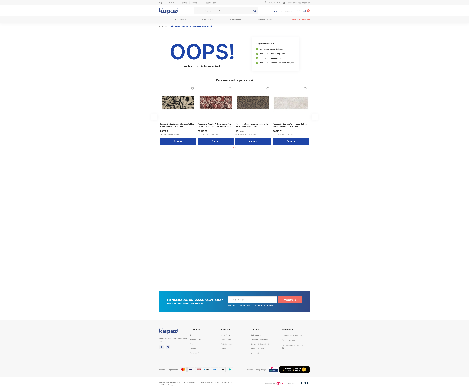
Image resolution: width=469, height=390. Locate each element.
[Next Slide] (315, 117)
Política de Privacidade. (266, 305)
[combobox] (226, 10)
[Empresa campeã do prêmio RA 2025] (294, 372)
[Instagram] (168, 348)
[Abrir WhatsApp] (463, 384)
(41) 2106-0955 (288, 340)
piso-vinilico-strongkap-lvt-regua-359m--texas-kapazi (191, 26)
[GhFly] (305, 383)
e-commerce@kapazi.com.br (293, 335)
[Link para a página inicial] (164, 26)
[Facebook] (161, 348)
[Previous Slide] (154, 117)
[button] (233, 147)
